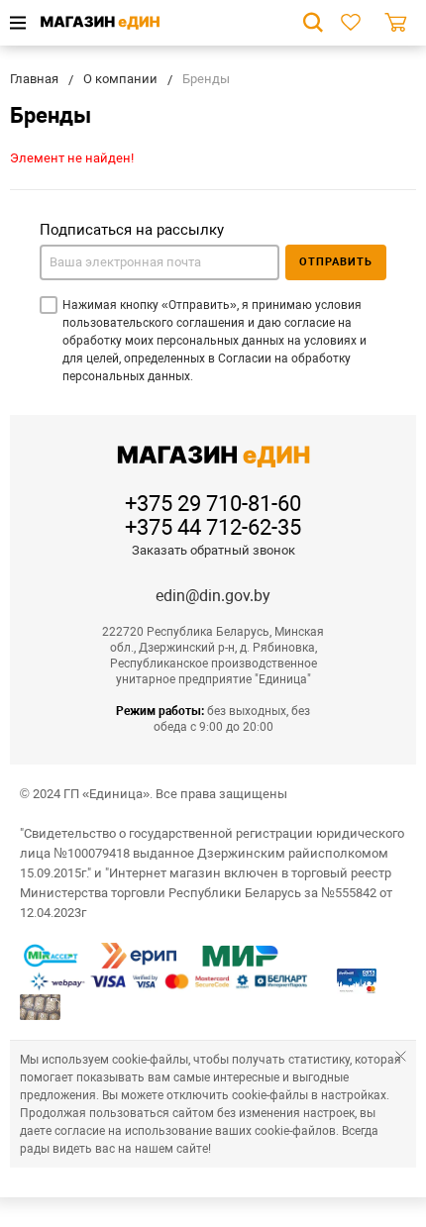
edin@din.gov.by (213, 595)
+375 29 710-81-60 (213, 504)
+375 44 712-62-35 (213, 528)
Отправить (336, 262)
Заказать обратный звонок (213, 550)
